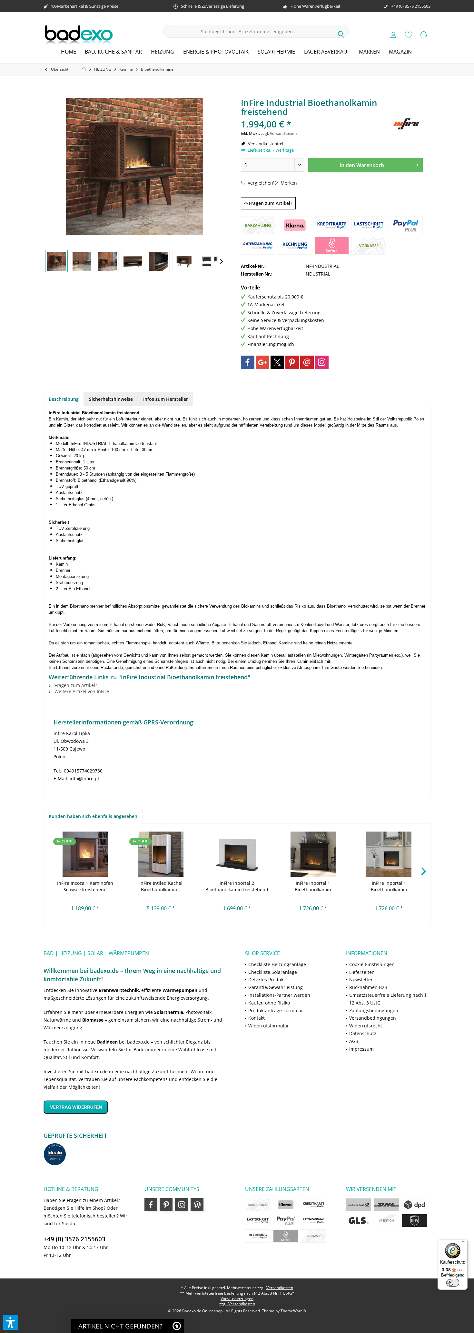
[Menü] (464, 1243)
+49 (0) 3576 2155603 (74, 1239)
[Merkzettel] (408, 34)
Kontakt (256, 1018)
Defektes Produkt (266, 979)
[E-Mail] (307, 362)
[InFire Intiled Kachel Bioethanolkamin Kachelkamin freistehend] (161, 854)
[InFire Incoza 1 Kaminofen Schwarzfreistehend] (85, 854)
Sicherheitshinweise (111, 399)
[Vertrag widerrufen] (136, 1107)
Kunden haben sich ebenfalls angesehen (93, 816)
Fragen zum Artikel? (270, 203)
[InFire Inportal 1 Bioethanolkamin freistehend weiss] (389, 854)
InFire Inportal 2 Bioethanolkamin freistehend (236, 886)
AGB (353, 1041)
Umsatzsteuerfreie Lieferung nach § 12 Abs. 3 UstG (388, 999)
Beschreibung (64, 399)
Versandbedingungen (372, 1018)
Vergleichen (259, 183)
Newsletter (361, 979)
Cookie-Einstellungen (372, 964)
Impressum (361, 1049)
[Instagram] (322, 362)
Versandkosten (279, 1287)
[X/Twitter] (277, 362)
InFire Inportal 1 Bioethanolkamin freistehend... (313, 886)
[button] (10, 1322)
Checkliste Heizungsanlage (277, 964)
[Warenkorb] (423, 34)
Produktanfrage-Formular (275, 1010)
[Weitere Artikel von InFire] (406, 124)
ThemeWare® (293, 1311)
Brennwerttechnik (119, 990)
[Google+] (262, 362)
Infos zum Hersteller (165, 399)
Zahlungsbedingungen (373, 1010)
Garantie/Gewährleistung (275, 987)
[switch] (452, 1283)
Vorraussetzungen (237, 1298)
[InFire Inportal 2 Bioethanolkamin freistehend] (237, 854)
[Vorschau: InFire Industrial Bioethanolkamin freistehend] (56, 261)
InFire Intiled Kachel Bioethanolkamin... (161, 886)
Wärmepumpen (180, 990)
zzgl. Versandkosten (279, 133)
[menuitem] (423, 34)
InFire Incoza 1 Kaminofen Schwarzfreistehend (85, 886)
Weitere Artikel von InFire (81, 691)
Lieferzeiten (362, 972)
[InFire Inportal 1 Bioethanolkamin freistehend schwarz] (313, 854)
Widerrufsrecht (365, 1026)
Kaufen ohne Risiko (269, 1003)
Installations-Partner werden (279, 995)
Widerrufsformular (268, 1026)
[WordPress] (197, 1204)
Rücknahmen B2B (368, 987)
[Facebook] (247, 362)
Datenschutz (362, 1033)
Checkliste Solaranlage (272, 972)
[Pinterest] (292, 362)
